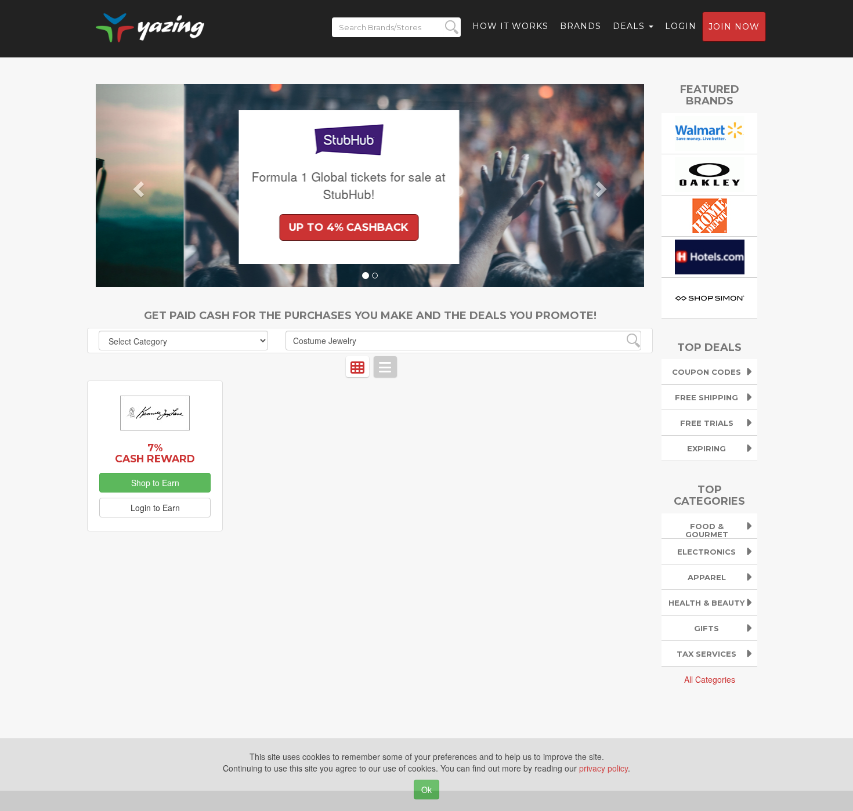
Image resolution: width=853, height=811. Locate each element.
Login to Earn (155, 507)
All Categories (709, 679)
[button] (137, 185)
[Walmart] (709, 131)
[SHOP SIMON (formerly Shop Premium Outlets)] (709, 296)
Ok (426, 789)
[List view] (385, 366)
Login (680, 26)
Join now (734, 26)
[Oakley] (709, 173)
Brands (580, 26)
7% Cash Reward (155, 453)
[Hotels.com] (709, 255)
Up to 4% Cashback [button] (261, 227)
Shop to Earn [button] (155, 482)
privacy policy (603, 768)
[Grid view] (357, 366)
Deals (630, 26)
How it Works (510, 26)
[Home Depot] (709, 214)
